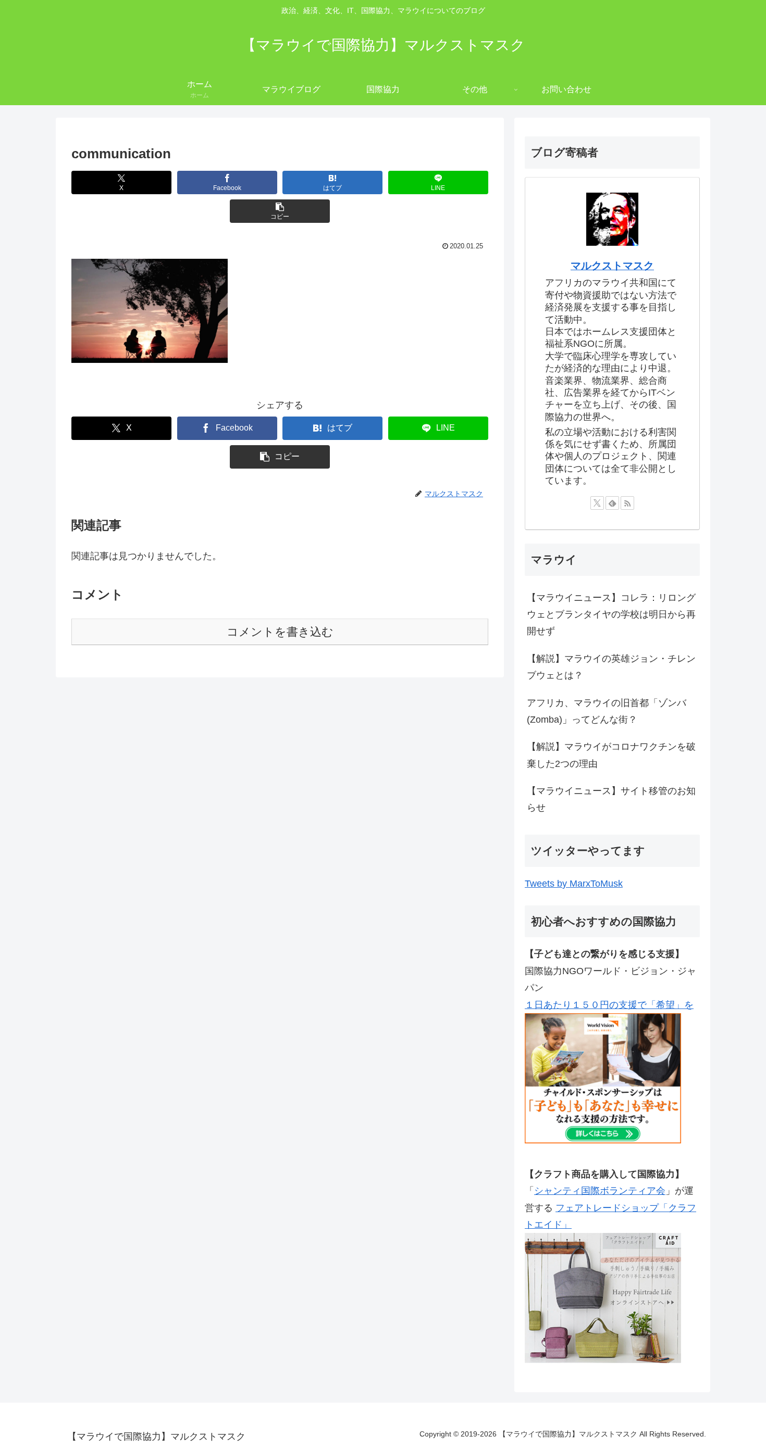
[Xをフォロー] (597, 503)
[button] (280, 211)
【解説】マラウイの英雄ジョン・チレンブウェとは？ (611, 667)
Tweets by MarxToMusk (574, 883)
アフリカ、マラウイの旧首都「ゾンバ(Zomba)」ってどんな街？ (606, 711)
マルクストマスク (612, 265)
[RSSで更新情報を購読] (627, 503)
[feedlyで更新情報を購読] (612, 503)
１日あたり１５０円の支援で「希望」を (609, 1005)
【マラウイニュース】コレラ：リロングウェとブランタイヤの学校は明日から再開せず (611, 615)
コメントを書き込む (280, 631)
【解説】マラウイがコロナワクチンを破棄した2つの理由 (611, 754)
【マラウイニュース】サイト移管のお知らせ (611, 799)
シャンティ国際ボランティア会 (599, 1191)
